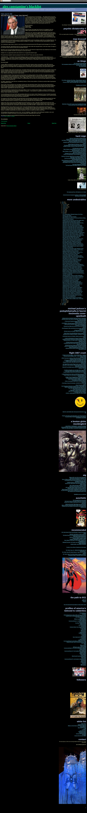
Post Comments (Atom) (11, 125)
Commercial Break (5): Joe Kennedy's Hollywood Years (75, 659)
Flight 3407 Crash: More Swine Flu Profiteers (71, 223)
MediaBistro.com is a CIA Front (80, 494)
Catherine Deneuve (82, 632)
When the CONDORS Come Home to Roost (77, 141)
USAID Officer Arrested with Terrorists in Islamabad (76, 139)
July (64, 209)
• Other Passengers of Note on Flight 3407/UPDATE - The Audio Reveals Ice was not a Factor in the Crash (73, 359)
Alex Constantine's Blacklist (22, 6)
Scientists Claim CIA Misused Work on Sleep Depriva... (73, 244)
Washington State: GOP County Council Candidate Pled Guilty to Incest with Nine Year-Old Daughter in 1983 (74, 104)
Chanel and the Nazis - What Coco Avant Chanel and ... (73, 256)
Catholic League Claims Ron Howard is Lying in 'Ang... (73, 238)
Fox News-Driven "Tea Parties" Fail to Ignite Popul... (73, 267)
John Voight (84, 628)
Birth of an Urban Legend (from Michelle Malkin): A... (73, 282)
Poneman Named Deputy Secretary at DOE (71, 263)
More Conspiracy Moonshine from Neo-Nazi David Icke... (74, 232)
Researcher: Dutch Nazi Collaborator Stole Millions (72, 287)
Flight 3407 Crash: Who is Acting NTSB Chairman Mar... (73, 235)
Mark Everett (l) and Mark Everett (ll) (79, 656)
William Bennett (83, 623)
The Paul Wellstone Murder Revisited (79, 159)
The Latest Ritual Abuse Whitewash (79, 164)
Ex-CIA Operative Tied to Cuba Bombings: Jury (72, 281)
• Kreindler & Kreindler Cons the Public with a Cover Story (75, 370)
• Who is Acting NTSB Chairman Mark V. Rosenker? (76, 378)
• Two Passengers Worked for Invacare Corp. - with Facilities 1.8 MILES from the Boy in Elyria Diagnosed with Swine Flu (73, 387)
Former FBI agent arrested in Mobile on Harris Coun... (73, 249)
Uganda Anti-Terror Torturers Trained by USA (71, 286)
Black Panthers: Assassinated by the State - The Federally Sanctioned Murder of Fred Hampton (75, 150)
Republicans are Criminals (81, 85)
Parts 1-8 (84, 599)
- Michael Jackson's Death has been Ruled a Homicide (75, 345)
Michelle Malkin (83, 652)
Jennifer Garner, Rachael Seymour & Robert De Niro (76, 615)
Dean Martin (83, 643)
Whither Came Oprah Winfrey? (80, 618)
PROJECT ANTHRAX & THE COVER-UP (78, 534)
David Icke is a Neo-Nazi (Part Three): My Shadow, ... (73, 226)
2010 (63, 202)
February (65, 300)
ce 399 (84, 728)
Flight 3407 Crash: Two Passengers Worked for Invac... (73, 222)
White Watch (83, 723)
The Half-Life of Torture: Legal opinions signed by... (72, 266)
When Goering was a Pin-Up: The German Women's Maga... (74, 217)
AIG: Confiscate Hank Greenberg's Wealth (78, 485)
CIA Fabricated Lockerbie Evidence (79, 148)
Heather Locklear (82, 653)
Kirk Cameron (83, 665)
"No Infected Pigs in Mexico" (68, 219)
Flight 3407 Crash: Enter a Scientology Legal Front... (73, 231)
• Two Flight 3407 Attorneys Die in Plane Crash (77, 388)
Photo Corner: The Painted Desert (69, 296)
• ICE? (85, 369)
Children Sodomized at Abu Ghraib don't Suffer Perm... (73, 230)
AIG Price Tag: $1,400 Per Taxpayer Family (77, 486)
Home (29, 123)
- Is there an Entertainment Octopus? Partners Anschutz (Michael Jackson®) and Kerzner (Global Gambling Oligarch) (74, 339)
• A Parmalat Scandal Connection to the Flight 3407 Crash (75, 360)
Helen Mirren (83, 657)
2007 (63, 304)
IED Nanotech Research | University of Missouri (72, 242)
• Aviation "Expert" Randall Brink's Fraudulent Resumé (75, 377)
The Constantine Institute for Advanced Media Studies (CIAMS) (74, 64)
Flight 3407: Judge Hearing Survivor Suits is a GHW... (73, 246)
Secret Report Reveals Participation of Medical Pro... (73, 291)
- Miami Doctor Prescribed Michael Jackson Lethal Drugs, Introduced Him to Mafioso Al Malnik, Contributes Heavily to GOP (74, 334)
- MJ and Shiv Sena (82, 349)
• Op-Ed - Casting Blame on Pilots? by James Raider (76, 393)
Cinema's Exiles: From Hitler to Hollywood (78, 626)
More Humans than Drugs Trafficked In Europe (72, 260)
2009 (63, 203)
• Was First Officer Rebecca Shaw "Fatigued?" (77, 391)
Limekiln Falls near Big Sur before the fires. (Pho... (72, 259)
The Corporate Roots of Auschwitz (79, 500)
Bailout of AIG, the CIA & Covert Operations (77, 477)
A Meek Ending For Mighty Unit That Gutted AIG (77, 488)
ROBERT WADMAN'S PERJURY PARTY (78, 539)
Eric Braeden (83, 636)
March (64, 299)
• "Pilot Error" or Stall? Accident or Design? (78, 390)
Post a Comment (4, 121)
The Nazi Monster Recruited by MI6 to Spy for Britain (76, 165)
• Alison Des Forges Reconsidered (79, 389)
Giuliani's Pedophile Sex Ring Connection (71, 250)
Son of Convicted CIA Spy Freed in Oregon (71, 279)
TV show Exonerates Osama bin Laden (70, 254)
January (64, 302)
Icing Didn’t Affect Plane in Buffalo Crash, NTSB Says (73, 298)
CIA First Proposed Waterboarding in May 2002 (72, 236)
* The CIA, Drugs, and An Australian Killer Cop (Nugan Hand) (74, 82)
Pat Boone (84, 613)
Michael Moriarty (83, 612)
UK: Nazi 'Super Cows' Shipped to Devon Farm (72, 241)
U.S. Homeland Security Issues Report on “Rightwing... (73, 276)
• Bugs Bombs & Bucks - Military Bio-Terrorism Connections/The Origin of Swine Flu (77, 380)
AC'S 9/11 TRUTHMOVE (81, 65)
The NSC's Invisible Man (67, 274)
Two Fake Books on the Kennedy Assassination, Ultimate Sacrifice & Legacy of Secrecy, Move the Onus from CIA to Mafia (74, 146)
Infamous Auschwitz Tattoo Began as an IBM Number (75, 504)
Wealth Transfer (83, 484)
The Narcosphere (82, 732)
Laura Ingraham (83, 654)
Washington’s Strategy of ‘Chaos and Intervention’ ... (73, 269)
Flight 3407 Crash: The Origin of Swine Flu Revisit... (73, 225)
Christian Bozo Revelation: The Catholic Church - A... (73, 277)
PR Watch (84, 734)
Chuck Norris (83, 655)
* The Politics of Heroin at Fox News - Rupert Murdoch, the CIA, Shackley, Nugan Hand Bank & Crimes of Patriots (73, 81)
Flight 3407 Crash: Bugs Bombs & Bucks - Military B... (73, 233)
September (65, 206)
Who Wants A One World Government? (70, 258)
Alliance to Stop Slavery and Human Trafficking (77, 725)
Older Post (54, 123)
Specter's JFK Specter (67, 215)
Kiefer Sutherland (82, 619)
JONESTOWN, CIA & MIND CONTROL (78, 544)
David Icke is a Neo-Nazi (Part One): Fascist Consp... (73, 228)
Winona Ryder (83, 629)
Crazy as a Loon (83, 730)
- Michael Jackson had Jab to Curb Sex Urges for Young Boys (74, 318)
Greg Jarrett (83, 658)
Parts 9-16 (84, 600)
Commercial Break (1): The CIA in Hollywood (77, 620)
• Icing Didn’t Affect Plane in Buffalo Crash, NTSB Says (75, 371)
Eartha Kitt (84, 635)
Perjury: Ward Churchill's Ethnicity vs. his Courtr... (72, 297)
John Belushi (83, 660)
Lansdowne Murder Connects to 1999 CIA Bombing (72, 275)
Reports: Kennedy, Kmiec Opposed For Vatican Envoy (73, 271)
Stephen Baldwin (83, 649)
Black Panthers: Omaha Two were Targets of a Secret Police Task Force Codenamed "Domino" (74, 152)
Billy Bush (84, 663)
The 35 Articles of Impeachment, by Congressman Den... (74, 265)
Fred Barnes (83, 638)
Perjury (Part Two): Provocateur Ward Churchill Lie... (73, 294)
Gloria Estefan (83, 662)
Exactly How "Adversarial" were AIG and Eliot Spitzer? (75, 483)
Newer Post (3, 123)
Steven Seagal (83, 646)
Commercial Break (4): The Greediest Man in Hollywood (75, 651)
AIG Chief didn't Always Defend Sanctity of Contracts (76, 487)
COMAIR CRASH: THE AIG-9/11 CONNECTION (76, 482)
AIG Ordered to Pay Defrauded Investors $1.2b (77, 491)
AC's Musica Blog (82, 66)
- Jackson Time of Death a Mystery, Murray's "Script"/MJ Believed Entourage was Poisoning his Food (75, 347)
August (64, 208)
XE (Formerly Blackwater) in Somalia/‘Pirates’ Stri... (72, 283)
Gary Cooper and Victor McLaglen (79, 637)
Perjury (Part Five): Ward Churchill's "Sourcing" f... (72, 290)
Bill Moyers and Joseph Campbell (79, 647)
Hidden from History (82, 731)
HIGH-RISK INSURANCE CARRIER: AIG (78, 478)
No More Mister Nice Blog (81, 733)
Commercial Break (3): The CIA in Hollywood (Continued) (75, 648)
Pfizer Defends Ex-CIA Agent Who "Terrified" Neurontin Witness (74, 160)
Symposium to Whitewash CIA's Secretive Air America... (73, 272)
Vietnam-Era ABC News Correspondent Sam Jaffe (76, 642)
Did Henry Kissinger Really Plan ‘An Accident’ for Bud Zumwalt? (73, 156)
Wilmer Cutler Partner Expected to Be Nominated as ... (73, 264)
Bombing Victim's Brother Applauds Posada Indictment (73, 270)
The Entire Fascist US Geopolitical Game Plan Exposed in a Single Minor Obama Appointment (74, 536)
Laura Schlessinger (82, 624)
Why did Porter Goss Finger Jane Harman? (71, 237)
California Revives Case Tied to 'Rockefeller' (71, 285)
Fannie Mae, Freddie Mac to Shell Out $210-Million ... (73, 255)
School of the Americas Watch (80, 735)
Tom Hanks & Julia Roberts (80, 616)
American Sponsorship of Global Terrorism (78, 138)
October (64, 205)
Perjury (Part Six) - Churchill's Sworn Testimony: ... (72, 288)
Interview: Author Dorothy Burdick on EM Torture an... (73, 243)
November (65, 204)
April (64, 212)
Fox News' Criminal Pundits (80, 622)
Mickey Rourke (83, 645)
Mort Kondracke (83, 639)
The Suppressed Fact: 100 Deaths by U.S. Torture (76, 191)
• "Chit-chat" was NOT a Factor (80, 392)
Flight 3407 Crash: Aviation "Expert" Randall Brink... (72, 239)
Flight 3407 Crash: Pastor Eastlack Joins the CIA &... (73, 252)
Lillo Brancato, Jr (83, 617)
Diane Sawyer (83, 664)
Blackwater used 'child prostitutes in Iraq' (78, 157)
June (64, 210)
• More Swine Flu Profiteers (81, 385)
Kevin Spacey (83, 633)
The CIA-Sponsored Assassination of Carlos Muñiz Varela (75, 604)
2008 (63, 303)
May (64, 211)
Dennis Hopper (83, 627)
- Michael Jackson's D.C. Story (80, 330)
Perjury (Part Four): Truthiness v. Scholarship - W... (72, 292)
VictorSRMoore (83, 726)
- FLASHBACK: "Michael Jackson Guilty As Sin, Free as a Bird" (73, 323)
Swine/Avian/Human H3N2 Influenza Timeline (71, 221)
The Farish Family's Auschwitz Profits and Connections (75, 501)
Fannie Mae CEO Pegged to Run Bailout (70, 261)
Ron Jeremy (83, 630)
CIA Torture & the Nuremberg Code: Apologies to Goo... (73, 248)
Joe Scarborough (82, 650)
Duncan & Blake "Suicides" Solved (79, 538)
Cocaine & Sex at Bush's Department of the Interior (76, 547)
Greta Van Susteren (82, 640)
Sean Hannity (83, 625)
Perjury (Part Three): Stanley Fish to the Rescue (72, 293)
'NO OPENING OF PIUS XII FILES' (69, 216)
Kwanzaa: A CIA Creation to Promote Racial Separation (75, 153)
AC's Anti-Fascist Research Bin (80, 63)
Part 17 (84, 601)
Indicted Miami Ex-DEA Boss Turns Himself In (77, 144)
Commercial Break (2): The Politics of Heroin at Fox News (75, 641)
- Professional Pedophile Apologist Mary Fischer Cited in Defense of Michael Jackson (75, 322)
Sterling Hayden (83, 631)
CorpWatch (84, 729)
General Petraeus (82, 621)
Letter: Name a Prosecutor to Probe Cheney (71, 253)
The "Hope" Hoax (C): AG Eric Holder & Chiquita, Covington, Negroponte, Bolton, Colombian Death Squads (74, 555)
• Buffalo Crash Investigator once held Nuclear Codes (76, 361)
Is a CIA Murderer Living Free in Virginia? (70, 280)
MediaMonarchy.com (82, 724)
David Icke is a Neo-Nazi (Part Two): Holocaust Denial (73, 227)
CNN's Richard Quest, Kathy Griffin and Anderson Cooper (75, 614)
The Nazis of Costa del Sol (68, 247)
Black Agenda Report (82, 727)
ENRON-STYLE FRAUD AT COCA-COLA (78, 537)
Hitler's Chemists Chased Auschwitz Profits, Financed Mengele (74, 505)
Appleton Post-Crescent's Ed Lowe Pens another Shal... (73, 220)
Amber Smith (83, 661)
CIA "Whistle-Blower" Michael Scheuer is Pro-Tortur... (73, 214)
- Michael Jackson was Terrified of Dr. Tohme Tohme (76, 342)
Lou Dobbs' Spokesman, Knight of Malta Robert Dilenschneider (74, 140)
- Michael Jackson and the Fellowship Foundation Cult (75, 348)
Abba (85, 644)
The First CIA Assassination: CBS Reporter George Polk (75, 158)
